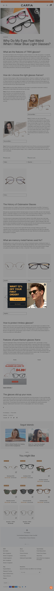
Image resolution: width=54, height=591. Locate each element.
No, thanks (17, 304)
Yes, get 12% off (17, 299)
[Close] (44, 284)
